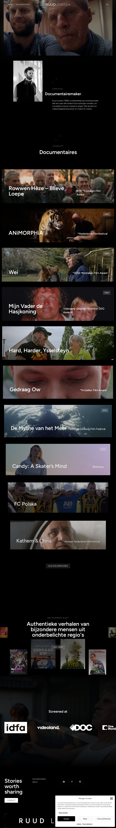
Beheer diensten (63, 812)
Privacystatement (87, 824)
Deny (85, 819)
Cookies (79, 824)
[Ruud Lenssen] (58, 4)
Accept (66, 819)
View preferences (104, 819)
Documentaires (23, 4)
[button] (111, 798)
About (10, 4)
